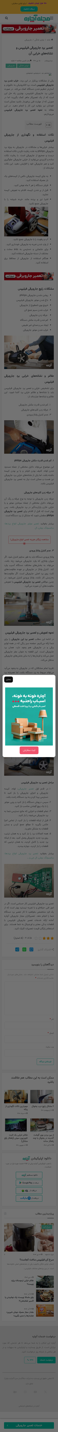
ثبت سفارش (29, 750)
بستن (8, 679)
